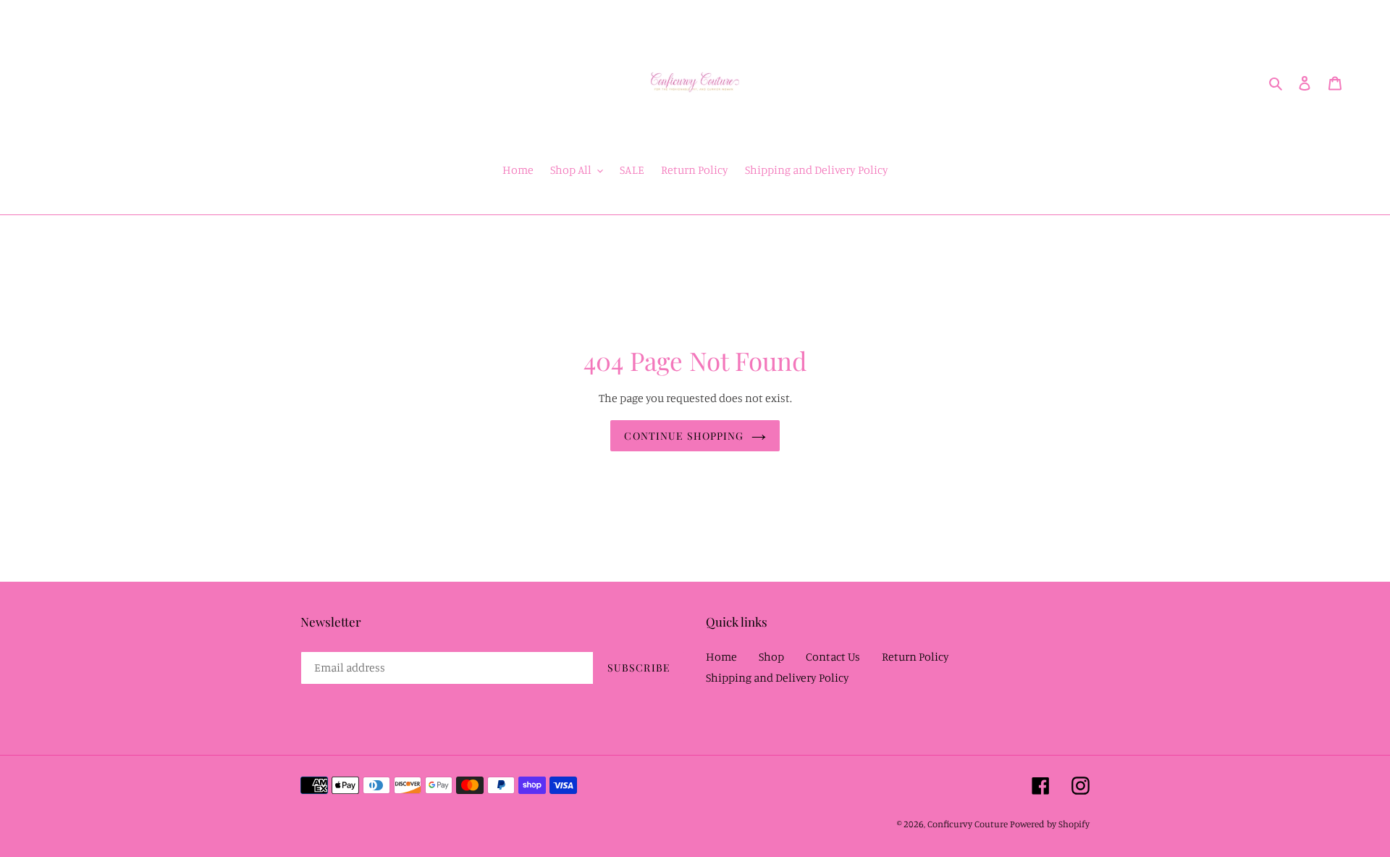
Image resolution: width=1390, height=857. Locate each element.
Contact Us (833, 656)
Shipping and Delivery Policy (777, 677)
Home (721, 656)
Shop (771, 656)
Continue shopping (684, 436)
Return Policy (915, 656)
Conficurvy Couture (967, 823)
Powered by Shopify (1050, 823)
